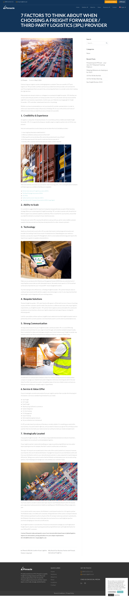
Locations (54, 582)
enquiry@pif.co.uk (88, 574)
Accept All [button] (120, 591)
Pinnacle (24, 80)
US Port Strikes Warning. (94, 79)
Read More (117, 595)
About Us (92, 7)
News (99, 7)
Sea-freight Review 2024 (94, 82)
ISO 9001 (25, 195)
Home (77, 7)
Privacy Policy (70, 593)
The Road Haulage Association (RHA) (33, 193)
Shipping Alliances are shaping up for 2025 (97, 71)
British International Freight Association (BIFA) (35, 191)
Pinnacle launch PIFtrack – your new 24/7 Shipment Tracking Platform (96, 65)
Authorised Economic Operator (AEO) (33, 198)
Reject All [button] (111, 595)
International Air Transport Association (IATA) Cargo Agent (39, 200)
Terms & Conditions (59, 593)
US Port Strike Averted (94, 75)
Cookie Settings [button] (112, 591)
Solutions (84, 7)
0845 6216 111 (87, 571)
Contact (115, 7)
